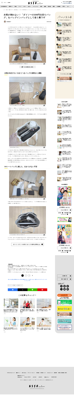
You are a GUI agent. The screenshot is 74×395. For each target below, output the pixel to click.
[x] (61, 289)
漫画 (54, 6)
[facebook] (13, 289)
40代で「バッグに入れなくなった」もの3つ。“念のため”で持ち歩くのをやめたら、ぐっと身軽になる (67, 166)
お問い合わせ (24, 372)
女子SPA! (34, 377)
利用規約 (37, 372)
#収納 (14, 285)
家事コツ (11, 6)
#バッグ (9, 285)
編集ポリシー (18, 372)
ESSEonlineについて (11, 372)
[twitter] (23, 289)
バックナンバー (63, 214)
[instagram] (61, 286)
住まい (29, 6)
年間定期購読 (66, 212)
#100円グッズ (19, 285)
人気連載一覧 (64, 275)
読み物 (49, 6)
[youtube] (64, 289)
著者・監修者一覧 (64, 279)
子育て (63, 6)
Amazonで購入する (64, 247)
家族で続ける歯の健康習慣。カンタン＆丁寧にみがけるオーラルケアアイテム (10, 329)
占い (68, 6)
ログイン (5, 2)
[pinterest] (67, 289)
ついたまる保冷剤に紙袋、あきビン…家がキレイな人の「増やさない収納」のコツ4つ (66, 31)
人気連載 (58, 6)
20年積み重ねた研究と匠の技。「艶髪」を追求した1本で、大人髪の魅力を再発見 (27, 310)
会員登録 (9, 2)
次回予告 (59, 212)
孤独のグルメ (46, 377)
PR (4, 313)
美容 (41, 6)
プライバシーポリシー (31, 372)
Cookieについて (50, 372)
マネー (24, 6)
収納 (15, 6)
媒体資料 (55, 372)
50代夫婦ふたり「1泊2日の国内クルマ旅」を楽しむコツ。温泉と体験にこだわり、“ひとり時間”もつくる (67, 24)
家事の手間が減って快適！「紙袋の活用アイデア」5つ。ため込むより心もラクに (66, 53)
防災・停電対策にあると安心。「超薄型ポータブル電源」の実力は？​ (44, 310)
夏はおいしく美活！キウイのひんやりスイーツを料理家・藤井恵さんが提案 (44, 329)
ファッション (35, 6)
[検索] (70, 81)
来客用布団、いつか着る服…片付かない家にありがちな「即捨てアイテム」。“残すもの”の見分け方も (66, 153)
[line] (32, 289)
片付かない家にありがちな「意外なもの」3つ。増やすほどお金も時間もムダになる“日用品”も (66, 179)
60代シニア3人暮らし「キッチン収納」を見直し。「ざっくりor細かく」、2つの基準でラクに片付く (66, 39)
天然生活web (19, 377)
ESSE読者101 (4, 6)
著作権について (43, 372)
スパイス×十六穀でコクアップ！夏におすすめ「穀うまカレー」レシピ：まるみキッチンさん (27, 329)
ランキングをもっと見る (64, 73)
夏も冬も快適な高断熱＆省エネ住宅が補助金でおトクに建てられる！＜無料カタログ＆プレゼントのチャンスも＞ (10, 310)
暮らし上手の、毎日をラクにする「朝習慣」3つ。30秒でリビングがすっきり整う (66, 46)
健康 (45, 6)
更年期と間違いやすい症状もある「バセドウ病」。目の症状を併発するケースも (66, 159)
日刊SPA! (40, 377)
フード (20, 6)
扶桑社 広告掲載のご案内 (62, 372)
